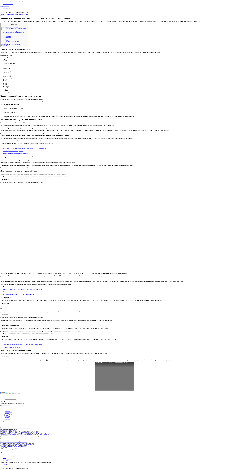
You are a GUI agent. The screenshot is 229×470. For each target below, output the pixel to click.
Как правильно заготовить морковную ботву (12, 31)
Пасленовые (7, 409)
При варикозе (7, 39)
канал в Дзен (18, 452)
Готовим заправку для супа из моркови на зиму (10, 439)
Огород (4, 408)
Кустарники (7, 419)
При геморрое (7, 33)
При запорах (7, 43)
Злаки (6, 415)
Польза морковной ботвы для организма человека (13, 28)
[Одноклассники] (3, 392)
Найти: (1, 448)
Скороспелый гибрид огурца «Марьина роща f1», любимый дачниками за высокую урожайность (20, 432)
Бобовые (7, 413)
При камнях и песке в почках (11, 41)
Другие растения (8, 414)
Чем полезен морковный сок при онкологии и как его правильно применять (22, 289)
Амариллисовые (8, 412)
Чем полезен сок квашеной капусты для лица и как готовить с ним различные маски (24, 148)
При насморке (7, 37)
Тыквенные (7, 417)
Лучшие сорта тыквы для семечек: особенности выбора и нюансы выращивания (16, 428)
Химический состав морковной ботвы (10, 27)
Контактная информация (8, 4)
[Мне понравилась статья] (5, 393)
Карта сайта (5, 460)
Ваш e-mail (2, 401)
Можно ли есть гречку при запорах (12, 347)
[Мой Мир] (4, 392)
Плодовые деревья (9, 420)
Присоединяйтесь (6, 8)
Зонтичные (7, 411)
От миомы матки (8, 36)
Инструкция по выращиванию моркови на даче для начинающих (13, 442)
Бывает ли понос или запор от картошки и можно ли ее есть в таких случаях (22, 344)
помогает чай (23, 339)
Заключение (4, 45)
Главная (4, 3)
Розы (6, 422)
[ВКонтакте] (1, 392)
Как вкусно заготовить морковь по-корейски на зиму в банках (13, 446)
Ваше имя (2, 400)
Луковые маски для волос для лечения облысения (15, 153)
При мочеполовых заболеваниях (11, 35)
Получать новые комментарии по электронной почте (13, 403)
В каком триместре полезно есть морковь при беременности (18, 294)
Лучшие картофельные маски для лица (13, 151)
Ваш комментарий (4, 398)
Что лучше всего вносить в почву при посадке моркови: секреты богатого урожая (17, 444)
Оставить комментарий (5, 405)
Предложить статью (4, 6)
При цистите (7, 40)
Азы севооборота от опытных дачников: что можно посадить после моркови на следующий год (19, 437)
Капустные (7, 416)
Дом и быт (5, 423)
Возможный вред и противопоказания (11, 44)
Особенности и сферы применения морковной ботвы (14, 29)
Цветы (4, 421)
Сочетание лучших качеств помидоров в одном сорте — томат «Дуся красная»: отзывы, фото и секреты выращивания (24, 434)
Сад (3, 418)
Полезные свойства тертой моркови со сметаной (15, 292)
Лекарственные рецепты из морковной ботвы (12, 32)
